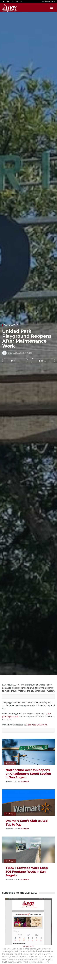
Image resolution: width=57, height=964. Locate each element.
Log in (53, 1)
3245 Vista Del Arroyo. (37, 724)
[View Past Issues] (28, 921)
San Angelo (11, 325)
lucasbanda (24, 782)
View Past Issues (28, 946)
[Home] (6, 8)
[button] (15, 360)
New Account (46, 1)
